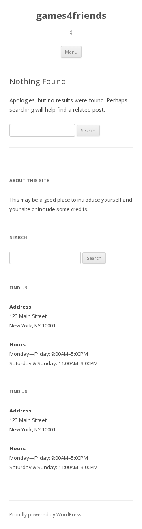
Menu (71, 52)
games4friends (71, 15)
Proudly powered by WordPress (45, 514)
